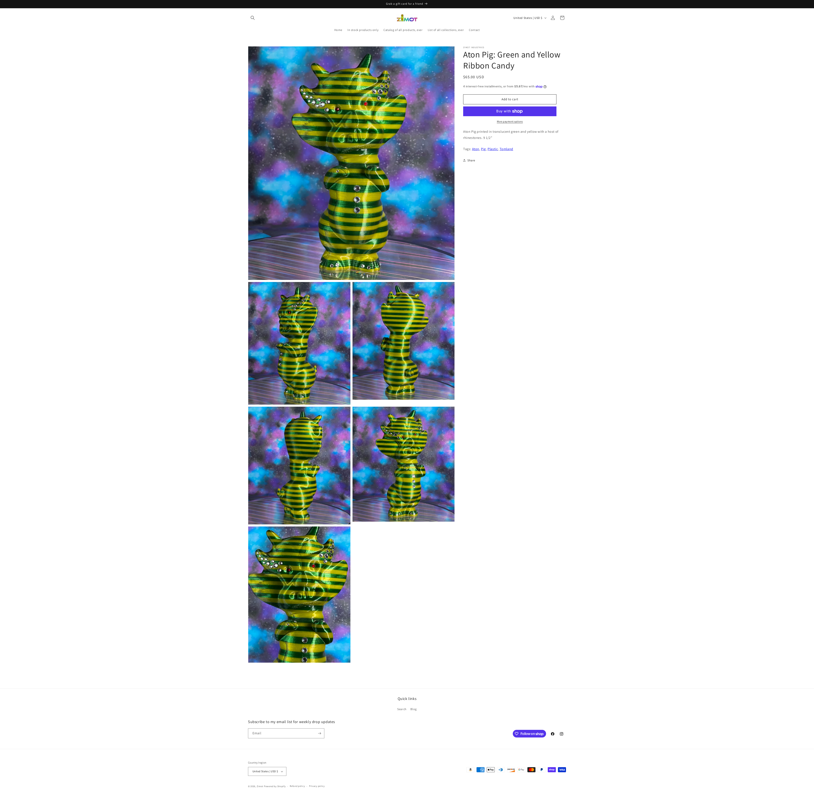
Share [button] (471, 160)
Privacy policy (317, 786)
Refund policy (297, 786)
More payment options (510, 121)
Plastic (493, 149)
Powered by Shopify (275, 786)
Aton (475, 149)
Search (402, 709)
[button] (252, 17)
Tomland (506, 149)
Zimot (260, 786)
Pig (483, 149)
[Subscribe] (319, 733)
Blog (413, 709)
